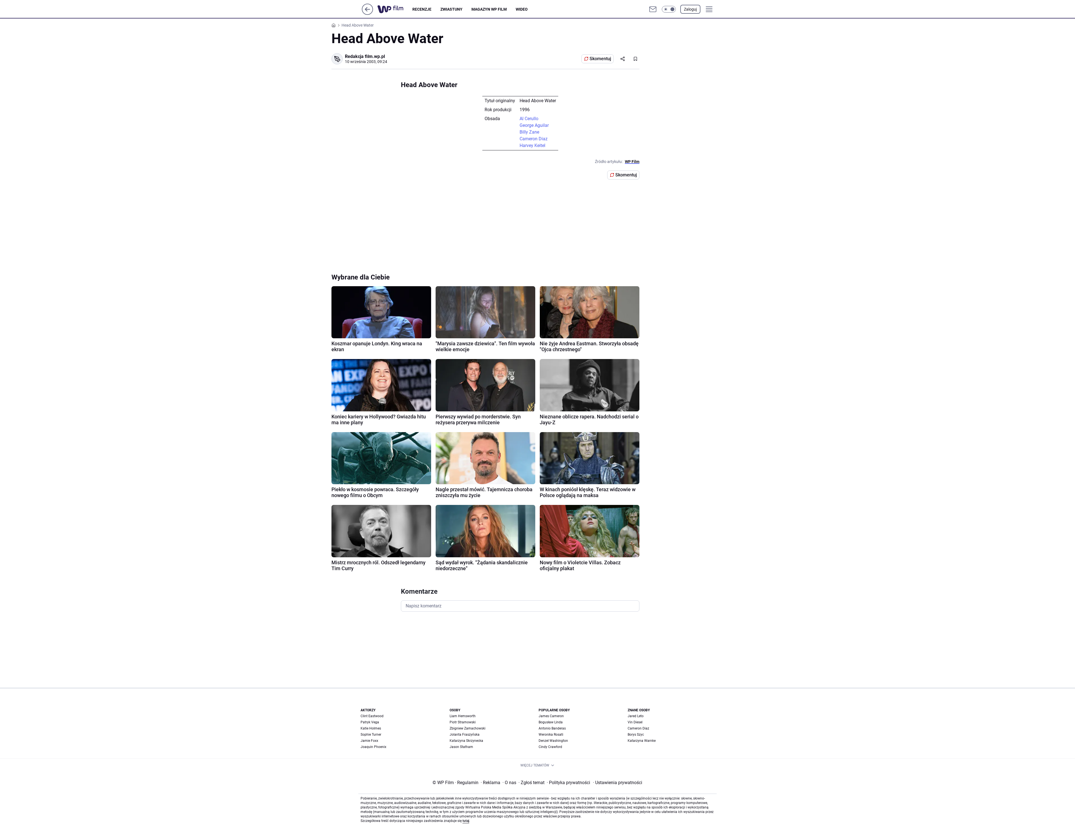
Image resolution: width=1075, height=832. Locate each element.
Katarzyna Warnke (642, 741)
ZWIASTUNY (451, 9)
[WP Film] (394, 9)
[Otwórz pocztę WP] (652, 9)
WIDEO (522, 9)
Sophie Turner (371, 735)
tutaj (465, 821)
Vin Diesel (635, 722)
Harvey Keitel (532, 145)
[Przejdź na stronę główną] (367, 13)
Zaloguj (690, 9)
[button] (669, 9)
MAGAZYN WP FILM (489, 9)
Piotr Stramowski (463, 722)
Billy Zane (529, 132)
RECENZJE (421, 9)
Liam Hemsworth (463, 716)
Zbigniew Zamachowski (467, 728)
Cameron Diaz (534, 138)
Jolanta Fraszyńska (465, 735)
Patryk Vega (370, 722)
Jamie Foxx (369, 741)
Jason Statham (461, 747)
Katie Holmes (371, 728)
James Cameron (551, 716)
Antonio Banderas (552, 728)
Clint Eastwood (372, 716)
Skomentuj (600, 58)
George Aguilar (534, 125)
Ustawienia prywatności (617, 782)
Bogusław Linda (551, 722)
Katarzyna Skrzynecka (466, 741)
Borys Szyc (636, 735)
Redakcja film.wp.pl (365, 56)
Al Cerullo (529, 118)
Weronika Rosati (551, 735)
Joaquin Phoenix (373, 747)
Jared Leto (636, 716)
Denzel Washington (553, 741)
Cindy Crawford (550, 747)
